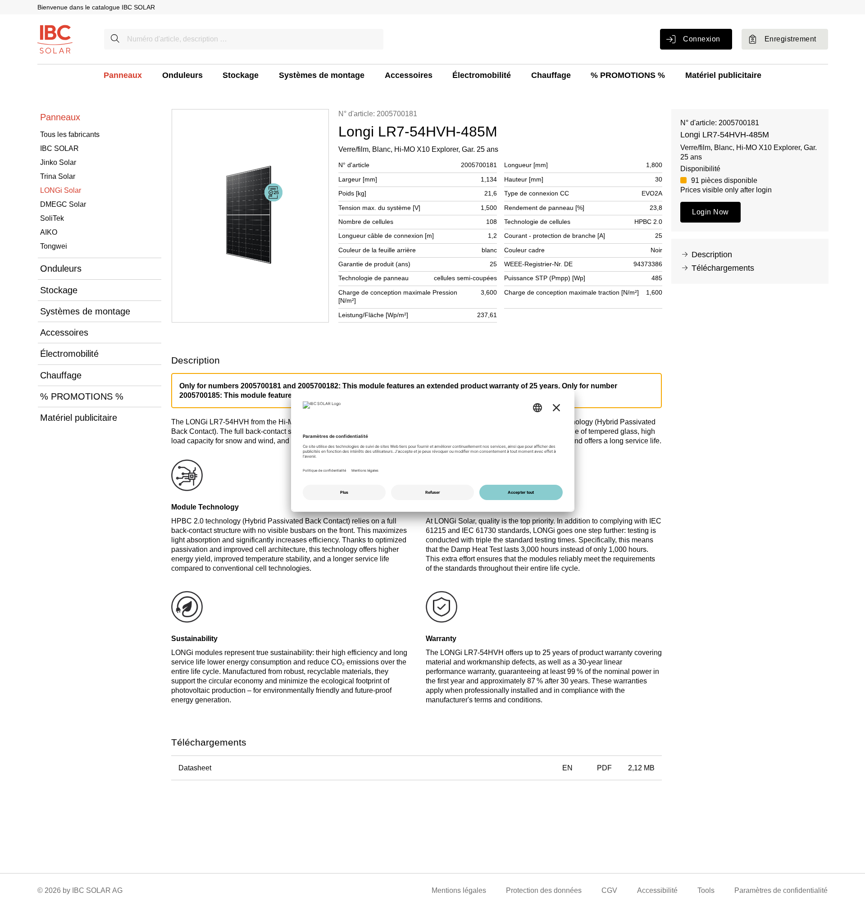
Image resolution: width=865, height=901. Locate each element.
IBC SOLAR (59, 148)
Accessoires (408, 75)
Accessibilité (657, 890)
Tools (706, 890)
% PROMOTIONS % (628, 75)
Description (712, 254)
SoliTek (52, 218)
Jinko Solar (58, 162)
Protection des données (544, 890)
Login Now (710, 212)
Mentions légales (459, 890)
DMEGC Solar (63, 204)
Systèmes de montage (321, 75)
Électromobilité (481, 75)
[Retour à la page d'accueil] (55, 38)
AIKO (48, 232)
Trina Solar (57, 176)
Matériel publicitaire (723, 75)
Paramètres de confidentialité (781, 890)
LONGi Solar (60, 190)
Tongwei (53, 246)
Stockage (241, 75)
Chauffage (551, 75)
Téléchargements (723, 268)
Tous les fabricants (70, 134)
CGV (609, 890)
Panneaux (123, 75)
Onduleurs (182, 75)
